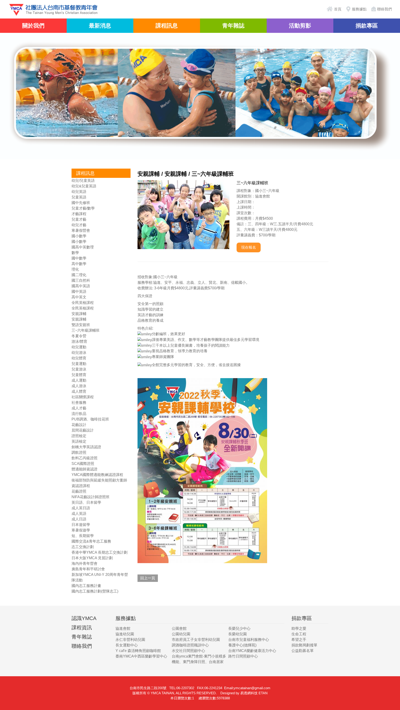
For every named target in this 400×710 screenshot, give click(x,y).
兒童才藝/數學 (83, 208)
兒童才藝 (79, 219)
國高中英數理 (83, 247)
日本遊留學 (81, 525)
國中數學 (79, 258)
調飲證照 (79, 452)
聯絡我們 (384, 9)
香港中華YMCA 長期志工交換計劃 (100, 552)
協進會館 (123, 628)
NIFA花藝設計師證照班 (90, 497)
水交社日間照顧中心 (188, 651)
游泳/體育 (79, 341)
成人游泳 (79, 386)
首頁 (337, 9)
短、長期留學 (83, 536)
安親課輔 (79, 314)
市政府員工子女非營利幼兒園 (196, 640)
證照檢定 (79, 436)
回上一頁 (147, 578)
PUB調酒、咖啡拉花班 (90, 419)
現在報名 (248, 247)
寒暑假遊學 (81, 530)
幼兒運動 (79, 347)
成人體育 (79, 391)
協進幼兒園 (125, 634)
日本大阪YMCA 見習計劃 (92, 558)
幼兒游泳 (79, 353)
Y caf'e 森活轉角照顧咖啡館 (138, 651)
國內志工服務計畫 (86, 586)
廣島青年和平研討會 (88, 569)
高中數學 (79, 264)
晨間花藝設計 (83, 430)
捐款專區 (367, 25)
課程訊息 (167, 25)
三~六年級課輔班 (86, 330)
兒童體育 (79, 375)
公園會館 (179, 628)
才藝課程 (79, 214)
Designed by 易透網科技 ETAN (244, 693)
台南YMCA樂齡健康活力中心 (252, 651)
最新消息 (100, 25)
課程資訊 (82, 627)
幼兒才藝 (79, 225)
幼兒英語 (79, 192)
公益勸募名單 (302, 651)
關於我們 (33, 25)
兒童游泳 (79, 369)
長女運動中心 (127, 645)
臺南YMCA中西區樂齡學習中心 (141, 656)
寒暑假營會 (81, 230)
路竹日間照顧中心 (243, 656)
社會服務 (79, 402)
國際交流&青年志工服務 (91, 541)
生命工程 (298, 634)
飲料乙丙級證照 (84, 458)
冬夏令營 (79, 336)
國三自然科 (81, 280)
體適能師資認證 (84, 469)
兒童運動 (79, 364)
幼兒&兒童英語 (84, 186)
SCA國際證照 (83, 464)
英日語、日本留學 (86, 502)
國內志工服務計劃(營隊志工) (95, 591)
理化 (75, 269)
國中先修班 (81, 203)
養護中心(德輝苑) (242, 645)
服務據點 (359, 9)
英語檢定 (79, 441)
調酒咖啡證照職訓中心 (190, 645)
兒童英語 (79, 197)
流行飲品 (79, 414)
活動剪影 (300, 25)
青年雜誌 (233, 25)
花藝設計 (79, 425)
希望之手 (298, 640)
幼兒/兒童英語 (83, 180)
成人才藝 (79, 408)
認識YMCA (84, 618)
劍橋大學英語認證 (86, 447)
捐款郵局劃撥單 (304, 645)
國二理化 (79, 275)
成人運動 (79, 380)
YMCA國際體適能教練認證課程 (97, 475)
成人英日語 (81, 508)
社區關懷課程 (83, 397)
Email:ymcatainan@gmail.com (247, 688)
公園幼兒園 (181, 634)
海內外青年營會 (84, 563)
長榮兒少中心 (239, 628)
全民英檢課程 (83, 303)
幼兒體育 (79, 358)
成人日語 (79, 519)
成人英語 (79, 514)
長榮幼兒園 (237, 634)
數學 (75, 253)
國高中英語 (81, 286)
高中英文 (79, 297)
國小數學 (79, 236)
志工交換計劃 (83, 547)
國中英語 (79, 291)
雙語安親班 (81, 325)
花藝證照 (79, 491)
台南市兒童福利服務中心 (248, 640)
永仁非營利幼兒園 (130, 640)
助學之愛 (298, 628)
